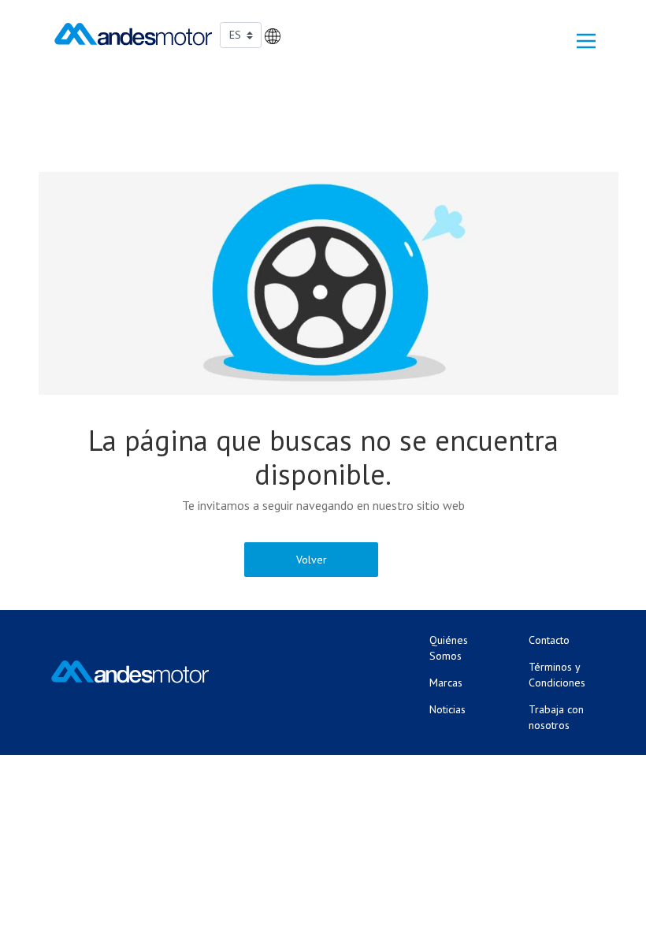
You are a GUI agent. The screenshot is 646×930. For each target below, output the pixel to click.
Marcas (445, 682)
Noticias (447, 709)
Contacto (549, 640)
